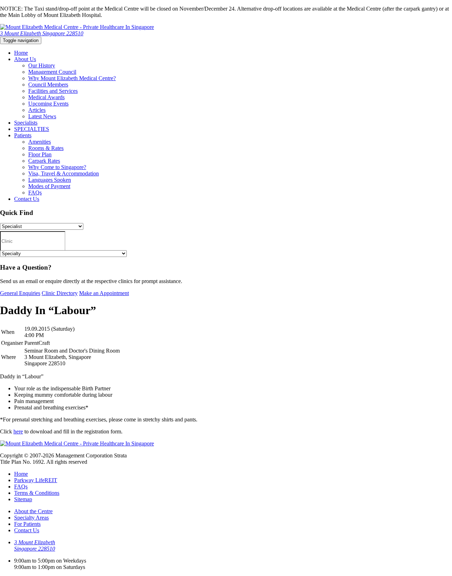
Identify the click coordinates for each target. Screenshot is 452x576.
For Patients (27, 524)
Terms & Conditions (36, 493)
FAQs (35, 193)
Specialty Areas (31, 518)
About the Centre (33, 511)
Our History (41, 65)
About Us (25, 59)
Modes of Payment (49, 186)
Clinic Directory (60, 293)
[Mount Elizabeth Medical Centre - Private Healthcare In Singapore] (77, 27)
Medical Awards (46, 97)
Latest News (42, 116)
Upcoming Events (48, 104)
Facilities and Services (53, 91)
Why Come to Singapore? (57, 167)
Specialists (25, 123)
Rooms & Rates (46, 148)
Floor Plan (40, 154)
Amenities (39, 142)
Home (21, 53)
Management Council (52, 72)
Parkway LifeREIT (35, 480)
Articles (37, 110)
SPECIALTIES (31, 129)
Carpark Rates (44, 161)
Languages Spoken (49, 180)
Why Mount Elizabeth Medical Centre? (72, 78)
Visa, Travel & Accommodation (63, 173)
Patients (22, 135)
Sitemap (23, 499)
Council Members (48, 85)
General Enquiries (20, 293)
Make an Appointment (104, 293)
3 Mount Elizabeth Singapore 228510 (41, 33)
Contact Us (26, 199)
